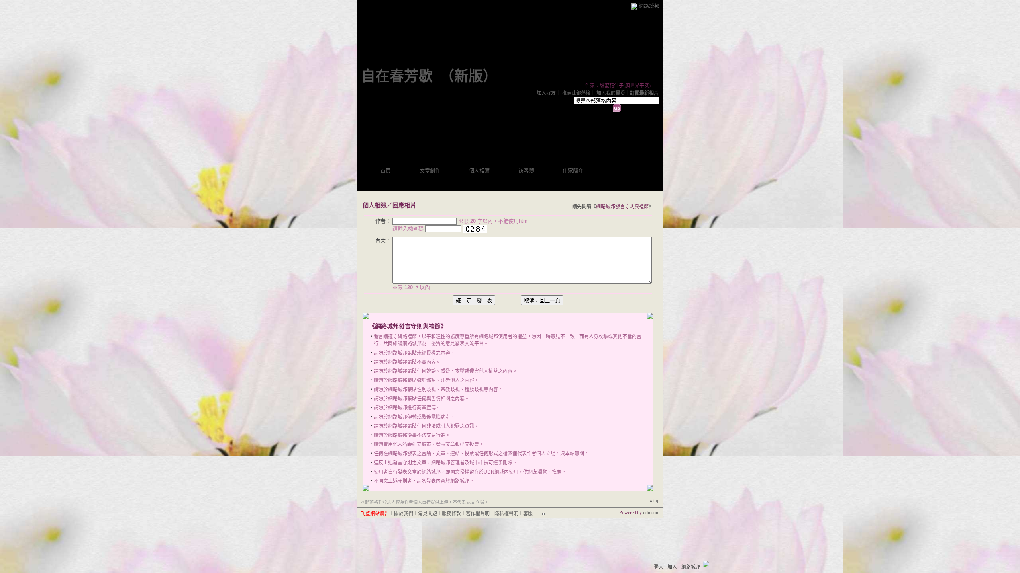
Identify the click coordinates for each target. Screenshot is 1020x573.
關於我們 (403, 513)
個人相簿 (479, 170)
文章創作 (430, 170)
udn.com (651, 512)
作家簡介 (573, 170)
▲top (654, 500)
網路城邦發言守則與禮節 (622, 206)
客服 (528, 513)
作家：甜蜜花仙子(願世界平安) (618, 85)
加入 (672, 567)
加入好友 (546, 93)
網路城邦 (649, 6)
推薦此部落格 (576, 93)
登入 (658, 567)
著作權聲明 (478, 513)
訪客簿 (526, 170)
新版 (468, 76)
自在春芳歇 (397, 76)
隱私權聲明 (506, 513)
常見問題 (427, 513)
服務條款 (451, 513)
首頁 (386, 170)
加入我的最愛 (610, 93)
